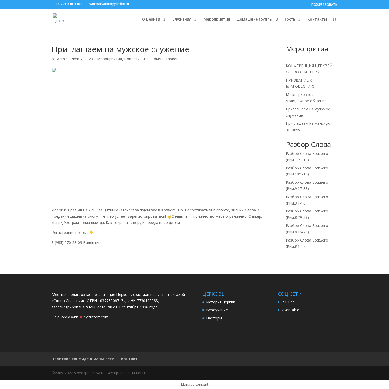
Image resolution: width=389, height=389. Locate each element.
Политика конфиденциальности (83, 358)
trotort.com (98, 316)
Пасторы (214, 318)
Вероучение (217, 309)
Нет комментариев (161, 58)
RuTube (288, 301)
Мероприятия (216, 19)
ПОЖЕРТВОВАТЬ (324, 4)
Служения (181, 19)
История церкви (220, 301)
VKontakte (290, 309)
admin (62, 58)
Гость (290, 19)
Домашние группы (255, 19)
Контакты (317, 19)
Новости (132, 58)
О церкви (151, 19)
